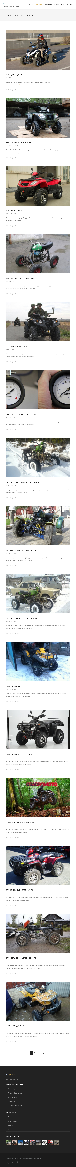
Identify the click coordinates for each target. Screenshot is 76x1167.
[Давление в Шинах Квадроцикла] (38, 389)
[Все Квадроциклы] (38, 185)
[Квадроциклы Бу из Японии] (38, 729)
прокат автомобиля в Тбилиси (15, 85)
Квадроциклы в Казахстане (18, 142)
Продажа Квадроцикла (15, 1093)
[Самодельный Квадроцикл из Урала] (38, 457)
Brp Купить (11, 1101)
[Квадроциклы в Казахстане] (38, 118)
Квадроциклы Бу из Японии (19, 754)
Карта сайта (48, 4)
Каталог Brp (11, 1089)
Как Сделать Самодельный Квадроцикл (24, 278)
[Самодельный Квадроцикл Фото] (38, 933)
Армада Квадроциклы (16, 74)
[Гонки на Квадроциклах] (14, 1142)
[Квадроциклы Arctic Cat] (8, 1142)
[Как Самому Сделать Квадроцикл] (38, 1142)
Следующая (41, 1053)
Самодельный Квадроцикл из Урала (22, 482)
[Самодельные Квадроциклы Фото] (38, 593)
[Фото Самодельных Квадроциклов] (38, 525)
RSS (9, 1129)
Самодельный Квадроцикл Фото (21, 958)
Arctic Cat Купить (13, 1097)
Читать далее (11, 90)
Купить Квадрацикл (15, 1026)
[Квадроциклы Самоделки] (32, 1142)
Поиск (70, 4)
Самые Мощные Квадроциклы (20, 890)
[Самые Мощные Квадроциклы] (38, 865)
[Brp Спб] (20, 1142)
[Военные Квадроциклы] (38, 321)
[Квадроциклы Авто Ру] (50, 1142)
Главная (30, 4)
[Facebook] (7, 1162)
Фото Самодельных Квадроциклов (22, 550)
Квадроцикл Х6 (13, 686)
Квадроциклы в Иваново (15, 1105)
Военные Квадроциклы (17, 346)
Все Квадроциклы (14, 210)
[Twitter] (12, 1162)
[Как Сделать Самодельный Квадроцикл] (38, 253)
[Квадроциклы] (11, 3)
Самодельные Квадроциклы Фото (21, 618)
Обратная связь (59, 4)
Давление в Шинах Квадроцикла (21, 414)
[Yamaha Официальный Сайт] (26, 1142)
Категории (38, 4)
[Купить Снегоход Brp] (44, 1142)
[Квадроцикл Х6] (38, 661)
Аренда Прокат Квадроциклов (20, 822)
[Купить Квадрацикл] (38, 1001)
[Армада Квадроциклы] (38, 50)
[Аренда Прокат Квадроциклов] (38, 797)
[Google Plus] (17, 1162)
